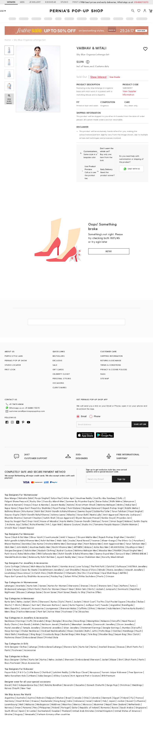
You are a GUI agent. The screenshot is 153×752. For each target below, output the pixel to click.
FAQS (102, 374)
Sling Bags (35, 634)
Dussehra (80, 685)
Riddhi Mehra (131, 508)
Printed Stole (51, 637)
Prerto (100, 576)
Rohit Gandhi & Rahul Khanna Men (76, 553)
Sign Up (121, 479)
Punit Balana (74, 508)
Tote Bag (92, 634)
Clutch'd (110, 566)
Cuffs (29, 621)
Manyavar (129, 501)
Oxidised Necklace (50, 631)
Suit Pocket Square (115, 601)
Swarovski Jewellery (104, 624)
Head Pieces (128, 621)
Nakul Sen (130, 504)
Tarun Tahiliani (119, 511)
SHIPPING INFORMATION (111, 356)
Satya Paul (56, 498)
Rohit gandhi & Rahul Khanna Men (22, 540)
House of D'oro (89, 569)
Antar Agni (68, 498)
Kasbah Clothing (46, 550)
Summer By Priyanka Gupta (80, 501)
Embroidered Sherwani (88, 659)
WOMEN (11, 2)
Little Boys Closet (79, 672)
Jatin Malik (21, 547)
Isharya (25, 566)
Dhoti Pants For (134, 647)
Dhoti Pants (34, 589)
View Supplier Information (129, 93)
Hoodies (131, 601)
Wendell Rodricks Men (16, 557)
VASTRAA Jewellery (137, 566)
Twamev (95, 540)
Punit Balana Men (93, 543)
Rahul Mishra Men (26, 553)
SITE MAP (104, 378)
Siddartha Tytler (101, 511)
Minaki (102, 569)
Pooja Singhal (42, 498)
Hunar (17, 569)
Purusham (138, 540)
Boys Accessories (31, 663)
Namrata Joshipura (130, 514)
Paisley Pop (57, 576)
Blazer (113, 659)
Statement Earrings (91, 627)
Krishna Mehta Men (55, 543)
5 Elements (70, 573)
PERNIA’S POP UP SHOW (16, 360)
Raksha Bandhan (53, 685)
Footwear (67, 611)
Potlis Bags (104, 631)
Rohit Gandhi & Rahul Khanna (61, 511)
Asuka (72, 540)
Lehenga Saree (34, 592)
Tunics (133, 585)
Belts (87, 631)
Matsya (96, 521)
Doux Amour (24, 573)
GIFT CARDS (58, 369)
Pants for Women (51, 589)
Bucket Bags (68, 634)
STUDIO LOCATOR (13, 365)
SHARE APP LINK (140, 424)
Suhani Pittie (71, 576)
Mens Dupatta (12, 608)
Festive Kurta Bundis (132, 608)
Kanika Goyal (108, 518)
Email (84, 416)
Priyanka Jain (124, 518)
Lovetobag (10, 573)
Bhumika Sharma (13, 518)
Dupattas (135, 589)
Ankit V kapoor (68, 537)
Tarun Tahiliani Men (135, 543)
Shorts (8, 605)
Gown (93, 585)
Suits (61, 601)
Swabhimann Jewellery (51, 569)
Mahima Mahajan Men (85, 550)
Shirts (35, 601)
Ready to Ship (78, 592)
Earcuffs (116, 621)
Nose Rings (79, 621)
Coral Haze (93, 573)
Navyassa (95, 672)
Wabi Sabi (62, 540)
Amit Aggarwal (110, 514)
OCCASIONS (58, 383)
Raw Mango (11, 498)
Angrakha (115, 605)
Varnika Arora (67, 566)
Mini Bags (81, 634)
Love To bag (82, 566)
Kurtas (54, 601)
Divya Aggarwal (65, 518)
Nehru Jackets (56, 659)
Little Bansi (34, 672)
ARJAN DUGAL (117, 547)
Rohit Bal (39, 511)
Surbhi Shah (49, 518)
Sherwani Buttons (51, 605)
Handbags (128, 631)
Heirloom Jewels (50, 624)
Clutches (117, 631)
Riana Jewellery (115, 569)
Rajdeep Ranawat (91, 508)
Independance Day (28, 685)
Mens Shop (10, 611)
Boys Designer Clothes (16, 659)
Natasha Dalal (26, 498)
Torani (105, 521)
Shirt (120, 659)
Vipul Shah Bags (109, 573)
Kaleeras (105, 621)
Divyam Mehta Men (87, 537)
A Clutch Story (39, 573)
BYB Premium (108, 675)
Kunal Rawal (83, 540)
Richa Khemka (37, 524)
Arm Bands (25, 624)
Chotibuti (46, 672)
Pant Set (42, 611)
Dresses (84, 585)
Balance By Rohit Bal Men (42, 557)
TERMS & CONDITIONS (110, 365)
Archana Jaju (13, 524)
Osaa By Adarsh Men (53, 501)
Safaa (25, 524)
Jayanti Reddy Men (66, 557)
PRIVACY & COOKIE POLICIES (113, 369)
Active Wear (54, 611)
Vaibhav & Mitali (91, 48)
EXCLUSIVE (57, 360)
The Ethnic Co (125, 540)
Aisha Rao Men (101, 547)
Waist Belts (10, 634)
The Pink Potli (97, 566)
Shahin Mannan (129, 524)
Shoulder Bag (106, 634)
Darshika (26, 543)
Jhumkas (125, 627)
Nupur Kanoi (11, 508)
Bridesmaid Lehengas (16, 589)
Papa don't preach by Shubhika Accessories (27, 576)
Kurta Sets (32, 585)
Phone (97, 416)
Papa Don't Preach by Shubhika (35, 508)
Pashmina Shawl (13, 637)
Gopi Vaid (33, 521)
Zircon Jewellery (125, 624)
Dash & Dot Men (21, 537)
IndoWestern (113, 608)
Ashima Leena (58, 514)
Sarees (42, 585)
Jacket (105, 659)
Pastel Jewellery (13, 627)
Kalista (70, 504)
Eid (41, 685)
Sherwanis (73, 585)
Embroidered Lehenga (50, 647)
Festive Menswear (26, 611)
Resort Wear (67, 589)
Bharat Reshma (12, 543)
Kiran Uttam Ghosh (86, 504)
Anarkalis (20, 585)
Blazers (26, 605)
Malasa (128, 521)
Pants (69, 601)
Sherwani (44, 601)
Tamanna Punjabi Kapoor (107, 524)
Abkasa (88, 547)
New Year (26, 688)
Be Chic (82, 573)
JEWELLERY (35, 2)
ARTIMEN (78, 547)
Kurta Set (84, 647)
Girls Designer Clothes (16, 647)
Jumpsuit (25, 608)
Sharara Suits (70, 647)
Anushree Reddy (84, 498)
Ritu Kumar (27, 511)
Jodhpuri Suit (92, 605)
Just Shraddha (72, 569)
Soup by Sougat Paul (15, 521)
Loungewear (52, 608)
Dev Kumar (38, 543)
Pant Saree (63, 592)
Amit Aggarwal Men (114, 543)
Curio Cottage (12, 566)
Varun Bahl (82, 514)
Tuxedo (104, 605)
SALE (55, 365)
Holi (15, 685)
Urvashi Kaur (11, 528)
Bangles (57, 621)
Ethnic (92, 608)
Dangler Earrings (111, 627)
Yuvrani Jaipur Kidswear (114, 672)
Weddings (137, 685)
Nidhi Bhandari (56, 573)
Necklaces (10, 621)
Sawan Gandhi (82, 521)
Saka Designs (44, 675)
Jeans (65, 605)
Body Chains (11, 624)
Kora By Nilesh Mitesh (113, 557)
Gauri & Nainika (40, 504)
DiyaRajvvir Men (134, 547)
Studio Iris (87, 524)
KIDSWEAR (50, 2)
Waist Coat (89, 601)
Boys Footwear (12, 663)
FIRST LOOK (79, 2)
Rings (48, 621)
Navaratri (69, 685)
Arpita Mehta (66, 521)
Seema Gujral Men (104, 553)
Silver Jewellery (71, 627)
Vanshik (130, 537)
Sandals (79, 631)
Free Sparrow (136, 672)
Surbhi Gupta (140, 521)
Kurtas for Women (57, 585)
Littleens (32, 675)
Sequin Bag (120, 634)
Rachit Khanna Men (62, 547)
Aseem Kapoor (26, 528)
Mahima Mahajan (106, 504)
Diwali (8, 685)
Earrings (21, 621)
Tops (115, 585)
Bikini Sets (81, 589)
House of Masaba (49, 521)
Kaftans (124, 585)
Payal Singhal (135, 511)
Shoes (70, 631)
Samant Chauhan (32, 518)
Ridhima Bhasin (13, 511)
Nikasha (71, 514)
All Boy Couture (61, 675)
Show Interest (98, 76)
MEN (22, 2)
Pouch (138, 631)
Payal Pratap (59, 508)
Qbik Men (9, 547)
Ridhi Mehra (116, 501)
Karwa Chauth (12, 688)
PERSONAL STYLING (62, 378)
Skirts (91, 589)
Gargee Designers (14, 550)
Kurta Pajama (77, 605)
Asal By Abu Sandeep (105, 498)
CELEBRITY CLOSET (61, 374)
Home (8, 39)
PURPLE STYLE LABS (14, 356)
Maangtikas (93, 621)
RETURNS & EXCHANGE (110, 360)
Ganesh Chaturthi (95, 685)
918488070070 (141, 2)
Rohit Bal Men (47, 540)
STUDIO (64, 2)
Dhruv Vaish (36, 537)
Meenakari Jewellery (82, 624)
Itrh (48, 524)
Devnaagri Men (74, 543)
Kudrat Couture (65, 550)
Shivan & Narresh (13, 504)
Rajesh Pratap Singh (113, 508)
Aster (9, 569)
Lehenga (33, 647)
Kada (62, 631)
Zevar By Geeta (29, 569)
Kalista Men (30, 550)
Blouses (21, 592)
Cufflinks (82, 608)
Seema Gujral (85, 511)
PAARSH (117, 550)
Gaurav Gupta (12, 514)
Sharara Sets (105, 585)
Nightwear (10, 592)
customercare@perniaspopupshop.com (27, 411)
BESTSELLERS (59, 356)
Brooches (84, 611)
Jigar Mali (56, 524)
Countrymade (51, 537)
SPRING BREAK (139, 553)
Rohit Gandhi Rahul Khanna (35, 514)
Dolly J (121, 498)
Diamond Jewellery (52, 627)
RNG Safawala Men (47, 553)
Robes (141, 601)
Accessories (38, 608)
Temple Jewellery (31, 627)
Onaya (27, 504)
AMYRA (123, 573)
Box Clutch (133, 634)
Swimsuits (123, 589)
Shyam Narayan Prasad (88, 518)
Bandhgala (127, 605)
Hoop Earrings (12, 631)
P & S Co (22, 672)
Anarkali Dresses (107, 647)
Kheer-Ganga (109, 540)
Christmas (125, 685)
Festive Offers (94, 592)
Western (101, 608)
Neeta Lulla (95, 514)
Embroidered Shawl (33, 637)
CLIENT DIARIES (60, 387)
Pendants (65, 624)
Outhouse (121, 566)
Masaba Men (105, 550)
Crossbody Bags (51, 634)
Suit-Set (36, 605)
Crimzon (110, 576)
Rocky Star (35, 501)
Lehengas (9, 585)
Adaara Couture (72, 524)
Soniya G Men (123, 553)
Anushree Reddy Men (39, 547)
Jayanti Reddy (58, 504)
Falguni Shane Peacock (16, 501)
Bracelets (39, 621)
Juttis (94, 631)
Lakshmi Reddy (60, 672)
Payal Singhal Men (132, 550)
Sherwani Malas (68, 608)
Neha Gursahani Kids (15, 675)
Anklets (36, 624)
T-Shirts (17, 605)
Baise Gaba (102, 501)
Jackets (100, 589)
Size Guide (115, 77)
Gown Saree (50, 592)
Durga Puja (112, 685)
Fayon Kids (10, 672)
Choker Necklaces (30, 631)
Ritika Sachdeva (87, 576)
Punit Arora (10, 553)
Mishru (120, 504)
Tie (75, 611)
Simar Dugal (116, 521)
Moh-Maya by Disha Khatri (44, 566)
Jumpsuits (111, 589)
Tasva (8, 537)
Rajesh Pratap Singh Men (111, 537)
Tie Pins (100, 601)
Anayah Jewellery (134, 569)
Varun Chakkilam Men (89, 557)
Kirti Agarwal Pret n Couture (85, 675)
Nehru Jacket (23, 601)
